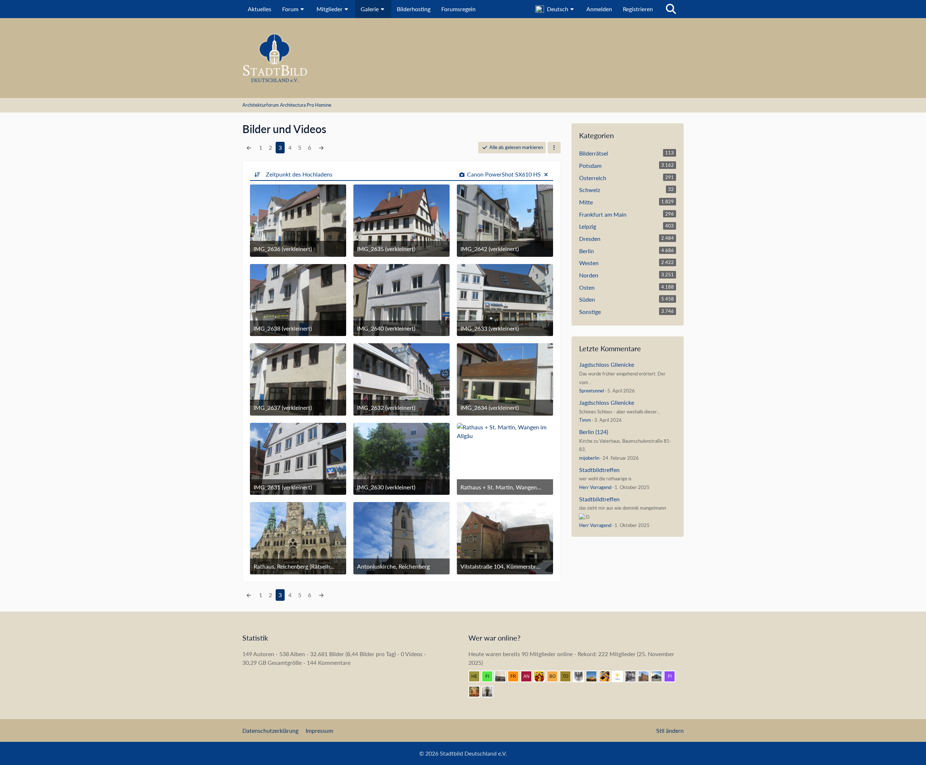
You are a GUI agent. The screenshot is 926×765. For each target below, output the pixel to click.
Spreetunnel (591, 391)
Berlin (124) (593, 431)
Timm (585, 420)
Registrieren (638, 8)
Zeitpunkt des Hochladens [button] (299, 174)
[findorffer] (490, 676)
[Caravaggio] (620, 676)
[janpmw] (646, 676)
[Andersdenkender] (529, 676)
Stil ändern (670, 730)
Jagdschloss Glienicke (606, 364)
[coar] (659, 676)
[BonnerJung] (555, 676)
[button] (555, 9)
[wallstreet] (594, 676)
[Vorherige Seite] (248, 147)
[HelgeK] (477, 676)
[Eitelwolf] (633, 676)
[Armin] (581, 676)
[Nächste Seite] (321, 147)
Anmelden (599, 8)
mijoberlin (589, 458)
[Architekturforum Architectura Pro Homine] (463, 58)
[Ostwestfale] (542, 676)
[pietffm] (672, 676)
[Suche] (671, 9)
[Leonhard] (490, 691)
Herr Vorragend (595, 487)
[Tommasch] (568, 676)
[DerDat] (503, 676)
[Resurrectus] (477, 691)
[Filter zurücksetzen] (545, 174)
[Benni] (607, 676)
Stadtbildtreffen (599, 469)
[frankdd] (516, 676)
